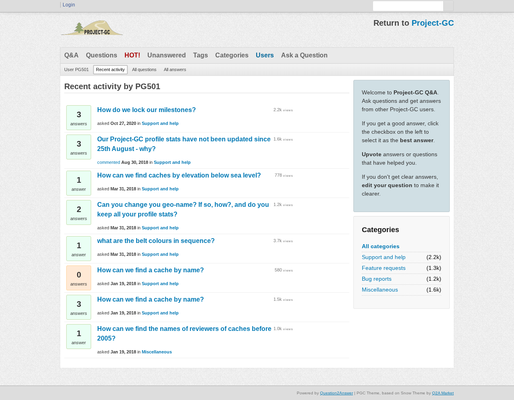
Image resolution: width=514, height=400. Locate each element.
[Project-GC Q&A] (91, 29)
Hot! (132, 55)
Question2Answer (336, 393)
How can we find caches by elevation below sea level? (179, 175)
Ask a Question (304, 55)
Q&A (71, 55)
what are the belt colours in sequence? (156, 240)
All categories (381, 246)
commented (108, 162)
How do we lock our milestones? (146, 109)
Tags (200, 55)
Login (69, 5)
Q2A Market (443, 393)
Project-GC (433, 22)
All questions (144, 69)
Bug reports (377, 279)
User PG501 (76, 69)
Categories (232, 55)
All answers (175, 69)
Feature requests (384, 268)
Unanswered (166, 55)
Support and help (384, 257)
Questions (101, 55)
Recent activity (110, 69)
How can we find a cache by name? (150, 270)
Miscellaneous (380, 289)
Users (265, 55)
